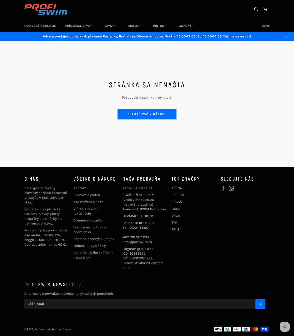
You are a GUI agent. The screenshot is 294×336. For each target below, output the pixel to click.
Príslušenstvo (78, 26)
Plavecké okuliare (40, 26)
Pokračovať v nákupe (147, 114)
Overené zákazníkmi (89, 220)
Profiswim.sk (42, 329)
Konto (266, 25)
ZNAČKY (185, 26)
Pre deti (160, 26)
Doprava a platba (86, 195)
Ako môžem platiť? (88, 202)
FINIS (175, 229)
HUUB (176, 209)
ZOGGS (177, 202)
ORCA (176, 216)
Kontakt (79, 188)
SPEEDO (178, 195)
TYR (174, 222)
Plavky (109, 26)
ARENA (177, 188)
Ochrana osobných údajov (93, 239)
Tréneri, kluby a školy (89, 246)
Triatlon (134, 26)
